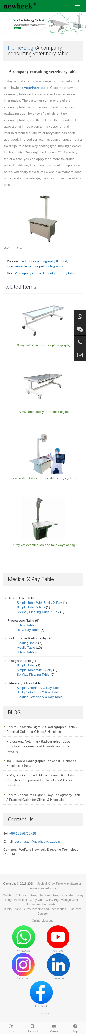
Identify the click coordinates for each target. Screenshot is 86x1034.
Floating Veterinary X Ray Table (39, 697)
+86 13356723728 (22, 833)
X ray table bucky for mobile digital (44, 412)
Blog (28, 48)
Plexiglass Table (19, 661)
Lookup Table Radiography (27, 638)
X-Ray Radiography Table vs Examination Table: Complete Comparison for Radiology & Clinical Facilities (41, 780)
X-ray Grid (36, 900)
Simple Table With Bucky (34, 670)
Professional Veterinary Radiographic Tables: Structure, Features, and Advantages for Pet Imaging (38, 746)
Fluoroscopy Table (21, 620)
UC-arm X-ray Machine (34, 895)
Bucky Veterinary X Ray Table (38, 692)
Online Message (42, 920)
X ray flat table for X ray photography (43, 345)
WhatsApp (23, 950)
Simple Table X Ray (31, 607)
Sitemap (43, 1013)
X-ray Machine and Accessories (45, 909)
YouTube (58, 950)
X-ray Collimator (63, 895)
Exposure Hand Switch (42, 904)
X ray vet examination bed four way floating (43, 545)
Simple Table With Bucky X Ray (39, 602)
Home (15, 48)
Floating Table (27, 643)
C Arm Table (25, 625)
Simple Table (26, 665)
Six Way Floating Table (33, 674)
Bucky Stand (12, 909)
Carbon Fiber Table (22, 598)
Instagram (23, 978)
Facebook (41, 1006)
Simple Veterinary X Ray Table (39, 688)
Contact (32, 1031)
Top (75, 1031)
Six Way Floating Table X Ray (38, 612)
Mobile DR (10, 895)
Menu (54, 1031)
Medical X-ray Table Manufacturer (58, 883)
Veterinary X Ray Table (24, 683)
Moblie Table (26, 647)
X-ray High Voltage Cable (62, 900)
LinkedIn (58, 978)
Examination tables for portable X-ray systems (43, 478)
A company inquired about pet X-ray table (45, 273)
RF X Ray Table (28, 630)
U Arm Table (25, 652)
